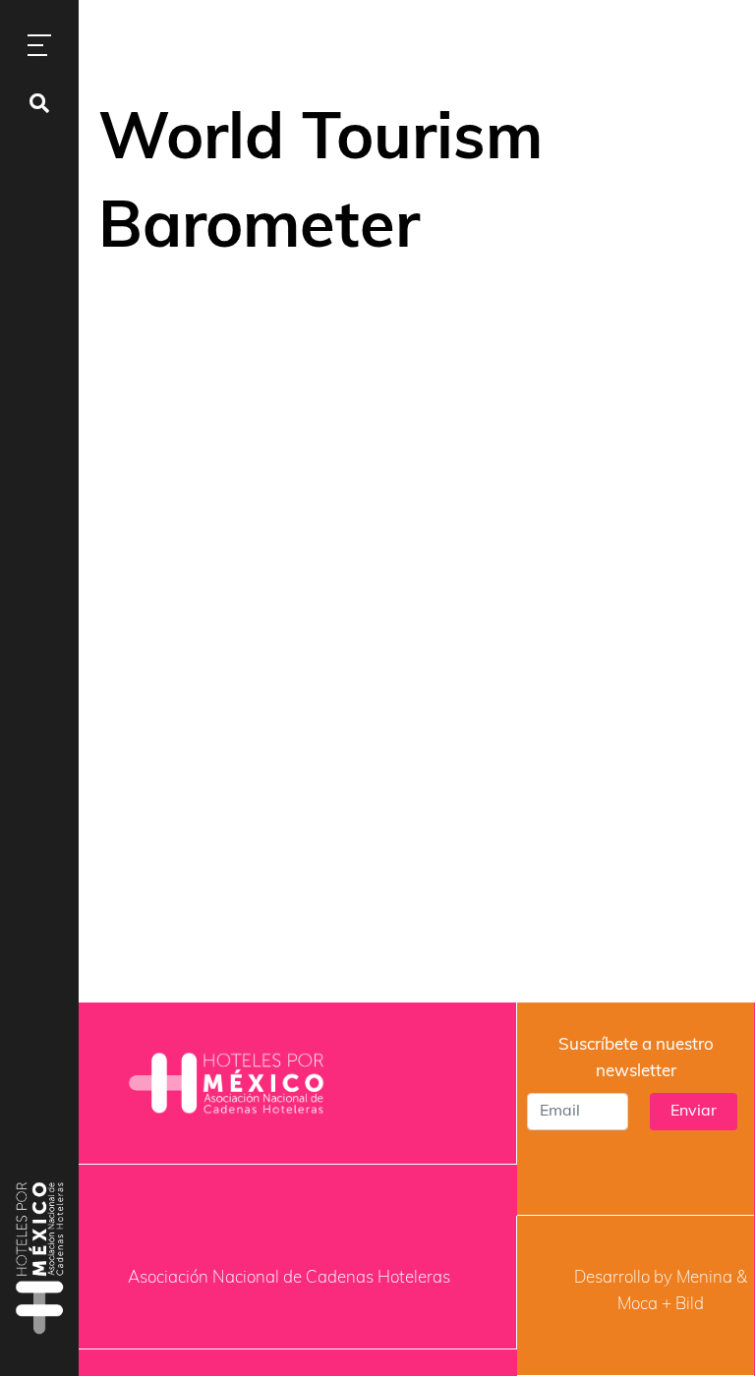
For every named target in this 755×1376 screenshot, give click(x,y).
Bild (689, 1304)
